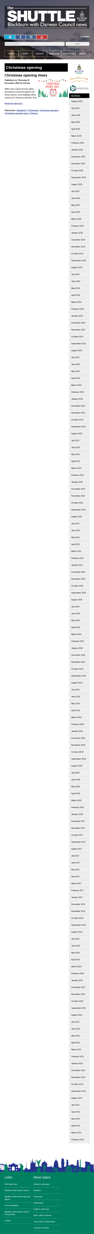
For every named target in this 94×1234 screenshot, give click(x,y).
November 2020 (78, 579)
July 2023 (75, 357)
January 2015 (77, 1063)
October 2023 (77, 337)
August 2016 (76, 932)
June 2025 (75, 198)
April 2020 (75, 627)
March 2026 (76, 136)
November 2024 (78, 247)
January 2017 (77, 897)
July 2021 (75, 524)
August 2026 (76, 101)
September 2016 (78, 925)
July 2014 (75, 1105)
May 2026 (75, 122)
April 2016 (75, 960)
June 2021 (75, 530)
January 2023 (77, 399)
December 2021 (78, 489)
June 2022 (75, 447)
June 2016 (75, 946)
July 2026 (75, 108)
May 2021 (75, 537)
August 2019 (76, 683)
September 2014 (78, 1091)
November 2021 (78, 496)
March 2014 (76, 1133)
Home (11, 53)
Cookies (8, 1221)
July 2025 (75, 191)
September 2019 (78, 676)
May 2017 (75, 870)
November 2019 (78, 662)
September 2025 (78, 177)
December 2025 (78, 157)
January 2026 (77, 150)
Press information (11, 1205)
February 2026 (77, 143)
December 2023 (78, 323)
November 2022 (78, 413)
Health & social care (41, 1209)
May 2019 (75, 703)
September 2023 (78, 344)
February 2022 (77, 475)
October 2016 (77, 918)
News (26, 53)
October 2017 (77, 835)
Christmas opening (49, 110)
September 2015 (78, 1008)
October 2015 (77, 1001)
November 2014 (78, 1077)
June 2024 (75, 281)
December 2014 (78, 1070)
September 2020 (78, 593)
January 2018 (77, 814)
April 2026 (75, 129)
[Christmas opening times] (53, 96)
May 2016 (75, 953)
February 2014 (77, 1140)
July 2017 (75, 856)
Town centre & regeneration (44, 1222)
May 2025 (75, 205)
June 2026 (75, 115)
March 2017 (76, 883)
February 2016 (77, 973)
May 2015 (75, 1036)
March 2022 (76, 468)
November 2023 (78, 330)
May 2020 (75, 620)
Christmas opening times (26, 75)
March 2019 (76, 717)
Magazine (54, 53)
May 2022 (75, 454)
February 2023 (77, 392)
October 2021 (77, 503)
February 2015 (77, 1056)
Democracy (38, 1197)
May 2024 (75, 288)
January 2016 (77, 980)
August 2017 (76, 849)
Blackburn (22, 110)
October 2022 (77, 420)
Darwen (34, 113)
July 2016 (75, 939)
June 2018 (75, 780)
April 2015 (75, 1043)
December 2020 (78, 572)
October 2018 (77, 752)
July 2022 (75, 440)
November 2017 (78, 828)
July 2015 (75, 1022)
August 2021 (76, 517)
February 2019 (77, 724)
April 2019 (75, 710)
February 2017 (77, 890)
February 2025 (77, 226)
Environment (38, 1203)
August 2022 (76, 434)
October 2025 (77, 171)
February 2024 (77, 309)
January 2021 (77, 565)
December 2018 (78, 738)
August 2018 (76, 766)
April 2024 (75, 295)
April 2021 (75, 544)
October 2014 (77, 1084)
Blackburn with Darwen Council (17, 1190)
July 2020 (75, 607)
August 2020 (76, 600)
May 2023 (75, 371)
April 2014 (75, 1126)
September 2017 (78, 842)
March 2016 (76, 967)
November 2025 (78, 164)
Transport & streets (41, 1228)
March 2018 (76, 800)
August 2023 (76, 350)
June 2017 (75, 863)
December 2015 (78, 987)
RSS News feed (11, 1184)
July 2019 (75, 690)
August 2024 (76, 267)
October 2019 (77, 669)
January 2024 (77, 316)
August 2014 (76, 1098)
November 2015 (78, 994)
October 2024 (77, 254)
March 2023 (76, 385)
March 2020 (76, 634)
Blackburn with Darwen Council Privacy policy (17, 1213)
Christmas (33, 110)
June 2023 (75, 364)
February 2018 (77, 807)
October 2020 (77, 586)
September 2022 (78, 427)
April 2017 (75, 877)
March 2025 (76, 219)
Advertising (68, 53)
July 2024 (75, 274)
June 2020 (75, 614)
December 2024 (78, 240)
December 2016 (78, 904)
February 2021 (77, 558)
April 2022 (75, 461)
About (82, 53)
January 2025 (77, 233)
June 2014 (75, 1112)
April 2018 (75, 793)
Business (37, 1190)
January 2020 (77, 648)
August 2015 (76, 1015)
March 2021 (76, 551)
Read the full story (13, 103)
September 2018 (78, 759)
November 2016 (78, 911)
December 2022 (78, 406)
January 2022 (77, 482)
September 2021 (78, 510)
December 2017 (78, 821)
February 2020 (77, 641)
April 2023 (75, 378)
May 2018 (75, 787)
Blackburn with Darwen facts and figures (17, 1198)
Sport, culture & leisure (42, 1215)
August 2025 (76, 184)
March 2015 (76, 1050)
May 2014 (75, 1119)
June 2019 (75, 697)
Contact (40, 53)
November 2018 (78, 745)
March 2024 (76, 302)
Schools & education (42, 1184)
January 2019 (77, 731)
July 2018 (75, 773)
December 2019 (78, 655)
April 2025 (75, 212)
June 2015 (75, 1029)
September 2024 (78, 261)
